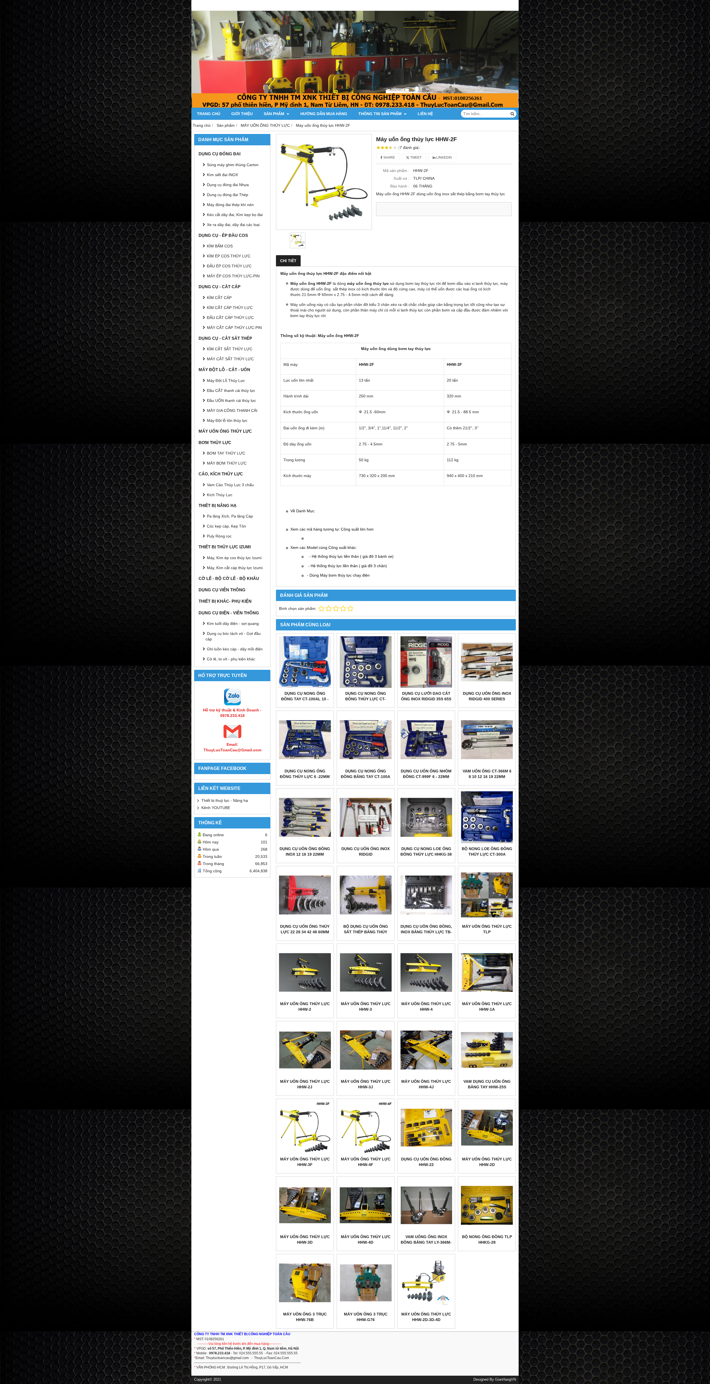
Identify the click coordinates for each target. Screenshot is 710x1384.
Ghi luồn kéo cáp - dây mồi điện (235, 649)
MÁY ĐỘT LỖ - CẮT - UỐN (224, 369)
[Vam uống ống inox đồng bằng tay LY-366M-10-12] (426, 1205)
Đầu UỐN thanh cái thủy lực (231, 400)
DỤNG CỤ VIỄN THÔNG (222, 589)
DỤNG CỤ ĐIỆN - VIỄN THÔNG (229, 612)
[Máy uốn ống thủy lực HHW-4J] (426, 1050)
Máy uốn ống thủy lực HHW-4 (426, 1007)
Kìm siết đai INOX (222, 175)
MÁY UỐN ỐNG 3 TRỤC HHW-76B (305, 1317)
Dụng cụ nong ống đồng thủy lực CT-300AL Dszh (365, 699)
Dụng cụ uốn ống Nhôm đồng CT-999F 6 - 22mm (426, 774)
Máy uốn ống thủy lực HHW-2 (305, 1007)
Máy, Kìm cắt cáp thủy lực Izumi (235, 568)
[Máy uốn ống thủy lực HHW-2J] (305, 1050)
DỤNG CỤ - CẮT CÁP (219, 286)
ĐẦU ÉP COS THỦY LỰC (229, 266)
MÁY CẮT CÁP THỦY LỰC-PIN (234, 327)
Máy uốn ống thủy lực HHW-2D (487, 1162)
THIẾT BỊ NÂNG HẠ (218, 505)
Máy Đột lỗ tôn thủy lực (227, 420)
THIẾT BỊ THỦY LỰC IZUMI (225, 546)
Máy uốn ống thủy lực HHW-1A (487, 1007)
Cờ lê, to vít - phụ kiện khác (231, 659)
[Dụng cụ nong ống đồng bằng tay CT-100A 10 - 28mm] (366, 739)
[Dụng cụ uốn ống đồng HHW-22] (426, 1128)
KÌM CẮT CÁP (219, 297)
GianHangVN (505, 1380)
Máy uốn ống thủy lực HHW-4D (365, 1239)
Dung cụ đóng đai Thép (227, 194)
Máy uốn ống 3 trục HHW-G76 (365, 1317)
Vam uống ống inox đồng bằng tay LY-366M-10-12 (426, 1242)
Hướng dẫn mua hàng (323, 113)
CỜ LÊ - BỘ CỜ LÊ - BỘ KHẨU (229, 578)
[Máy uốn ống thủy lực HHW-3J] (366, 1050)
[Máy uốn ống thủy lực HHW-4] (426, 972)
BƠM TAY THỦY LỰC (226, 453)
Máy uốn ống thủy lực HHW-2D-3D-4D (426, 1317)
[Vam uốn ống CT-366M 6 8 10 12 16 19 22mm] (487, 739)
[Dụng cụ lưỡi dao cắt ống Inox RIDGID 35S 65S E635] (426, 662)
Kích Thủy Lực (219, 495)
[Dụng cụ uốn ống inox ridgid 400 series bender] (487, 662)
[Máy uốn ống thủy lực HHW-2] (305, 972)
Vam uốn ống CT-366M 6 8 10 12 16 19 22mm (487, 774)
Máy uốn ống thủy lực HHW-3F (305, 1162)
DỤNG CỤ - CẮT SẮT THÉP (225, 338)
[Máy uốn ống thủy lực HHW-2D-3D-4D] (426, 1283)
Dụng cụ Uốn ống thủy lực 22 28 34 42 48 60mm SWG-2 (304, 932)
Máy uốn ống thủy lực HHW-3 (365, 1007)
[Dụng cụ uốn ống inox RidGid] (366, 817)
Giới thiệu (242, 113)
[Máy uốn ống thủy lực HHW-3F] (305, 1128)
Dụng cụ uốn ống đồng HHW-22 (426, 1162)
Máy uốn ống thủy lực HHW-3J (365, 1084)
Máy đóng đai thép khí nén (230, 204)
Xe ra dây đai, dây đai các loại (233, 224)
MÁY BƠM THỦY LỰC (227, 463)
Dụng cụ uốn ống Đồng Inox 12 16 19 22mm (305, 851)
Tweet (415, 157)
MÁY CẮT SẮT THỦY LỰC (230, 359)
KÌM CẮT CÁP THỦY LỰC (230, 307)
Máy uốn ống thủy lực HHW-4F (365, 1162)
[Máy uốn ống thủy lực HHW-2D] (487, 1128)
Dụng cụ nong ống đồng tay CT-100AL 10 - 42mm (305, 699)
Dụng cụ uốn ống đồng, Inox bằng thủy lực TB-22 (426, 932)
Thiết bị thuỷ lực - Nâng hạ (224, 800)
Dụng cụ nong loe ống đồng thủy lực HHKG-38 (426, 851)
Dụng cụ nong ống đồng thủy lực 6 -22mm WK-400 (305, 776)
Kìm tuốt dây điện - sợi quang (233, 623)
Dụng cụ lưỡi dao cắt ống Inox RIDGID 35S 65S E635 (426, 699)
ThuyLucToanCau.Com (271, 1358)
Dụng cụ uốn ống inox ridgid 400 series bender (487, 699)
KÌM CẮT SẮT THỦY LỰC (229, 349)
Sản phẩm (274, 113)
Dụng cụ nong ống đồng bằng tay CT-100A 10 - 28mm (365, 776)
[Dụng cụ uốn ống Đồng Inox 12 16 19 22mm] (305, 817)
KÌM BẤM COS (220, 246)
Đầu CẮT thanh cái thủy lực (231, 390)
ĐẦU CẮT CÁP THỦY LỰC (230, 317)
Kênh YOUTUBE (215, 807)
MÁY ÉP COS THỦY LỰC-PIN (233, 276)
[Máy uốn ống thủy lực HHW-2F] (324, 182)
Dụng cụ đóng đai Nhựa (228, 184)
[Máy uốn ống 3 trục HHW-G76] (366, 1283)
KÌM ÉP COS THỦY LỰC (228, 256)
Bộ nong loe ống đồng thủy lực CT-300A (487, 851)
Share (388, 157)
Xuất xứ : (401, 178)
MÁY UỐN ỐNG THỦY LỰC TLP (487, 929)
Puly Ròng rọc (219, 536)
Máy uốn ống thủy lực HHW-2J (305, 1084)
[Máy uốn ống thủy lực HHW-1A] (487, 972)
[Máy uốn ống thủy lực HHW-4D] (366, 1205)
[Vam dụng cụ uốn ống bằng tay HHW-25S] (487, 1050)
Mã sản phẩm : (396, 170)
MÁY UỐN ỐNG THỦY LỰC (225, 431)
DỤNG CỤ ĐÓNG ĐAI (219, 153)
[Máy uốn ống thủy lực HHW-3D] (305, 1205)
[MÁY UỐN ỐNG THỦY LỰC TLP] (487, 895)
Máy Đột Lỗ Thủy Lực (226, 380)
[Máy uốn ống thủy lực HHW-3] (366, 972)
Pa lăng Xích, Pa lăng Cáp (230, 516)
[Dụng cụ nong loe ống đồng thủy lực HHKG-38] (426, 817)
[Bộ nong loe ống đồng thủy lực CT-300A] (487, 817)
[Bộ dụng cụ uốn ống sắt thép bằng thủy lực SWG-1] (366, 895)
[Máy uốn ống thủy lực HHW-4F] (366, 1128)
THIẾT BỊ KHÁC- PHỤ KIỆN (225, 601)
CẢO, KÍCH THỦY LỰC (221, 474)
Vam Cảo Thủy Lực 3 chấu (230, 485)
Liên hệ (425, 113)
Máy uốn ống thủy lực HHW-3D (305, 1239)
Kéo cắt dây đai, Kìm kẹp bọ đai (235, 214)
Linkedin (443, 157)
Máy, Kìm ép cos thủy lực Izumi (234, 558)
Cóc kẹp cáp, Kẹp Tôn (226, 526)
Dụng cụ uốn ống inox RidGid (365, 851)
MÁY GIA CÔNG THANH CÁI (232, 410)
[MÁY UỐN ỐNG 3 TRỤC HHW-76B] (305, 1283)
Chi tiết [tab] (288, 260)
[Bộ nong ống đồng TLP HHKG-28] (487, 1205)
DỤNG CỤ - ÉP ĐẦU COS (223, 235)
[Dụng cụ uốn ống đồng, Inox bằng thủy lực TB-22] (426, 895)
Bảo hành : (399, 186)
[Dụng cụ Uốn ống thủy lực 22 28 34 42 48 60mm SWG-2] (305, 895)
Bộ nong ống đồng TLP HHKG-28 (487, 1239)
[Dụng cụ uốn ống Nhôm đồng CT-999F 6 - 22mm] (426, 739)
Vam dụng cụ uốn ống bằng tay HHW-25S (487, 1084)
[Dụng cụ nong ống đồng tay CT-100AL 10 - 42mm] (305, 662)
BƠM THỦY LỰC (215, 442)
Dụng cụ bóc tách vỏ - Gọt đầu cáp (233, 636)
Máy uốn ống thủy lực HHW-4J (426, 1084)
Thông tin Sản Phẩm (380, 113)
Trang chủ (208, 113)
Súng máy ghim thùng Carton (232, 165)
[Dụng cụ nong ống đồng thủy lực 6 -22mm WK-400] (305, 739)
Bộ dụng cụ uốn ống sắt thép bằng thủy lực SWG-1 (365, 932)
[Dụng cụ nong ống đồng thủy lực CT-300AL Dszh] (366, 662)
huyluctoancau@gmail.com (228, 1358)
